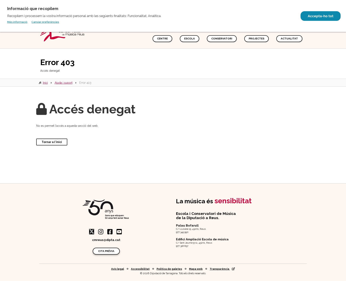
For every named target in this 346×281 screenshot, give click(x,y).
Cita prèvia (106, 251)
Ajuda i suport (63, 82)
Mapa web (196, 268)
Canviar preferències (45, 21)
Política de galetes (169, 268)
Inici (45, 82)
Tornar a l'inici (52, 142)
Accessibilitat (140, 268)
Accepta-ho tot (320, 16)
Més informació (17, 21)
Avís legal (117, 268)
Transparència (220, 268)
